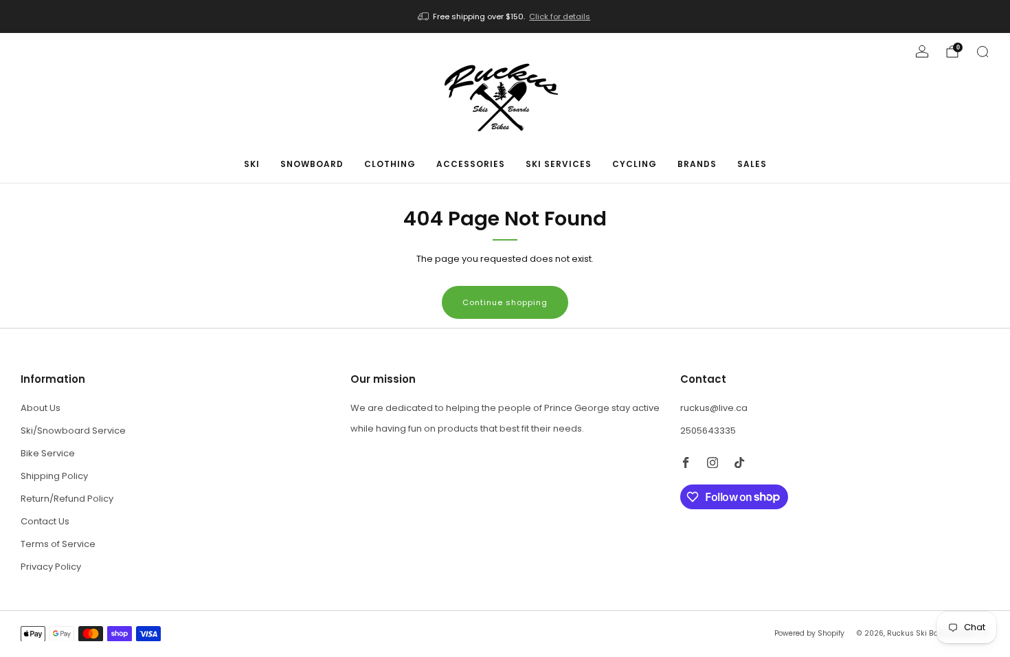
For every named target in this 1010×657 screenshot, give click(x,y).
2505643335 (708, 430)
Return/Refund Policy (67, 498)
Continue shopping (505, 302)
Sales (752, 164)
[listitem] (505, 16)
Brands (697, 164)
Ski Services (559, 164)
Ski (252, 164)
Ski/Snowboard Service (73, 430)
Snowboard (312, 164)
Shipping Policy (54, 475)
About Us (40, 407)
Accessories (470, 164)
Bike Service (48, 453)
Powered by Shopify (809, 633)
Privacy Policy (51, 566)
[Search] (982, 51)
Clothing (390, 164)
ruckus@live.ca (714, 407)
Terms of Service (58, 543)
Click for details (559, 16)
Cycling (634, 164)
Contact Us (45, 521)
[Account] (922, 51)
